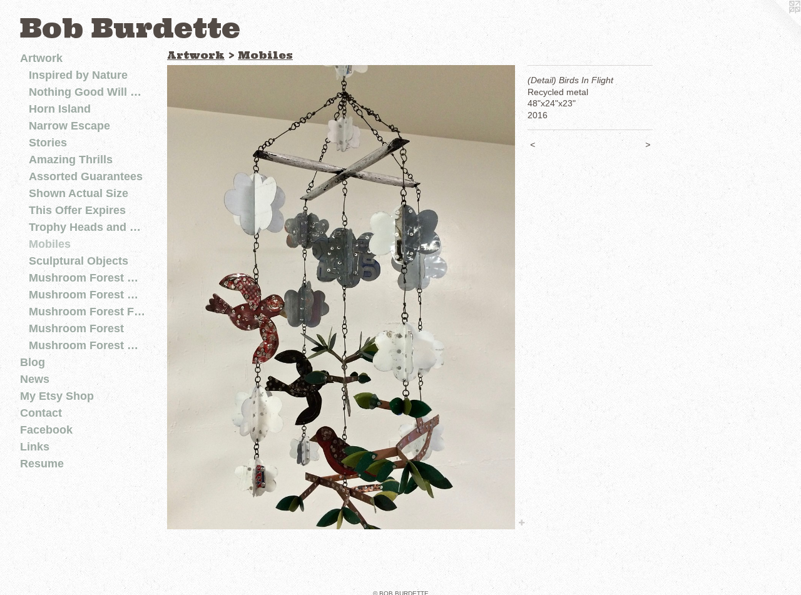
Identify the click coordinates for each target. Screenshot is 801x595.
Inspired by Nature (78, 75)
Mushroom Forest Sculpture (87, 294)
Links (34, 446)
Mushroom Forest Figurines (87, 311)
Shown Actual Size (78, 193)
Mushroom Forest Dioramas (87, 345)
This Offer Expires (77, 210)
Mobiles (50, 244)
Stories (48, 142)
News (34, 379)
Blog (32, 362)
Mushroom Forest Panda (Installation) (87, 278)
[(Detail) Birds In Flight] (341, 297)
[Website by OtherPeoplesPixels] (776, 25)
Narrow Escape (69, 126)
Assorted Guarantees (86, 176)
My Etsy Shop (57, 396)
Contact (41, 413)
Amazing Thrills (71, 159)
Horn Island (60, 109)
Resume (42, 463)
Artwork (41, 58)
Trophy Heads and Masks (87, 227)
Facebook (46, 430)
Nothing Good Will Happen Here (87, 92)
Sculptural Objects (78, 261)
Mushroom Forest (76, 328)
